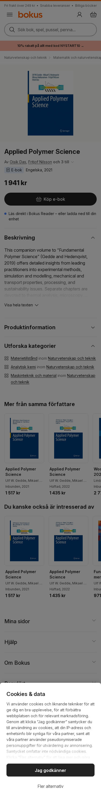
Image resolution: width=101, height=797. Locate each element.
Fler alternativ (50, 786)
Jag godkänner (50, 770)
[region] (50, 740)
